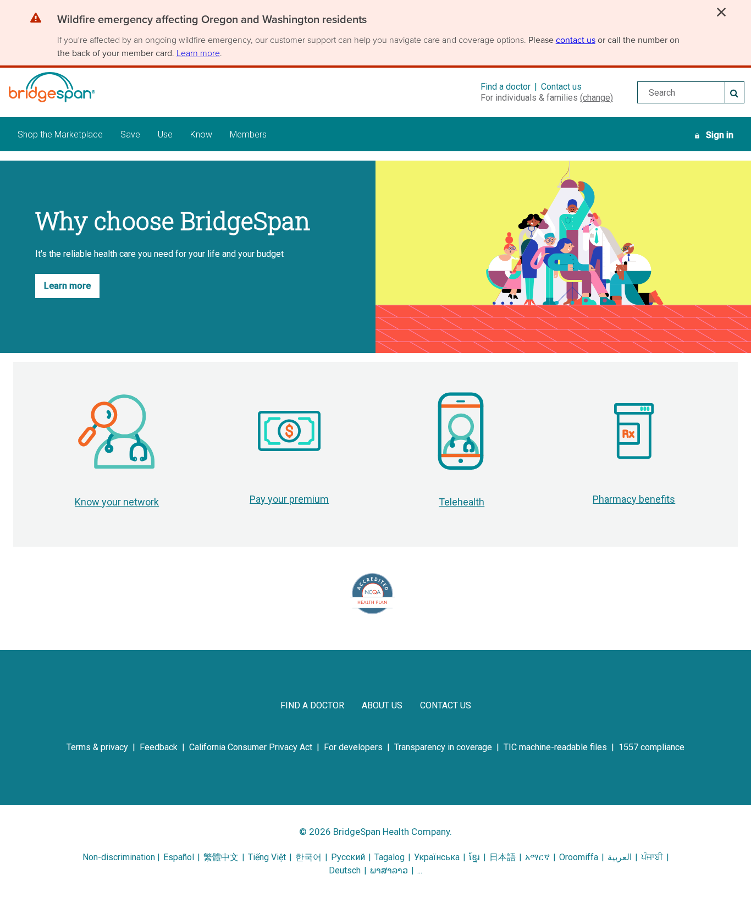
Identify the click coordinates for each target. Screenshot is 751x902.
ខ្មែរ (474, 857)
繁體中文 (221, 857)
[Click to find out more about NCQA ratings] (372, 593)
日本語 (502, 857)
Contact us (561, 86)
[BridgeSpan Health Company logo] (65, 87)
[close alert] (721, 12)
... (419, 870)
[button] (212, 21)
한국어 (309, 857)
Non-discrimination (118, 857)
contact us (575, 40)
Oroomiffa (578, 857)
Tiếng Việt (267, 857)
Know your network (117, 502)
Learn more (198, 53)
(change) (596, 97)
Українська (437, 857)
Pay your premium (289, 499)
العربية (620, 857)
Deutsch (345, 870)
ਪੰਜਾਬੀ (652, 857)
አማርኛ (537, 857)
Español (178, 857)
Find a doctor (506, 86)
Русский (348, 857)
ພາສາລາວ (389, 870)
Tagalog (389, 857)
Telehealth (461, 502)
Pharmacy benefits (634, 499)
